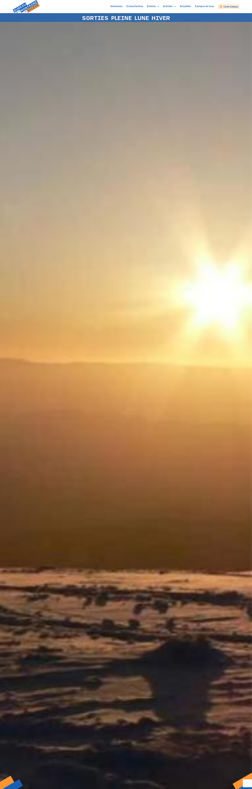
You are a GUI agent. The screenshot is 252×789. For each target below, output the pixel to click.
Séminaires (116, 6)
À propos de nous (204, 6)
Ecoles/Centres (135, 6)
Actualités (185, 6)
